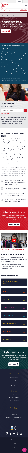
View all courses (5, 113)
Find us (14, 412)
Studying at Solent (9, 307)
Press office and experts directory (14, 417)
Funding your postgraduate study (11, 282)
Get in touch (12, 364)
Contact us (14, 414)
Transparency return (14, 445)
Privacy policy (14, 439)
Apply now (5, 31)
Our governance (14, 377)
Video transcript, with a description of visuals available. (12, 250)
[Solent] (4, 5)
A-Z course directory (14, 397)
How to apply (7, 299)
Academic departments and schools (14, 402)
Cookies (14, 441)
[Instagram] (7, 434)
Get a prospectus (14, 400)
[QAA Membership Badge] (15, 428)
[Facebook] (10, 434)
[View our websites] (25, 1)
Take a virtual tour (14, 394)
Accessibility (14, 443)
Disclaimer (14, 447)
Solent (19, 1)
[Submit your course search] (25, 110)
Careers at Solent (14, 383)
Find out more (13, 224)
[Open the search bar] (23, 5)
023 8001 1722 (23, 10)
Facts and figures (14, 385)
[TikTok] (17, 434)
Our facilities (7, 331)
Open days (6, 291)
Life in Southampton (9, 323)
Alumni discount (8, 315)
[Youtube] (14, 434)
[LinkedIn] (21, 434)
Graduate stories (8, 339)
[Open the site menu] (26, 5)
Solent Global (14, 419)
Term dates (14, 380)
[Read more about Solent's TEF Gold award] (12, 428)
